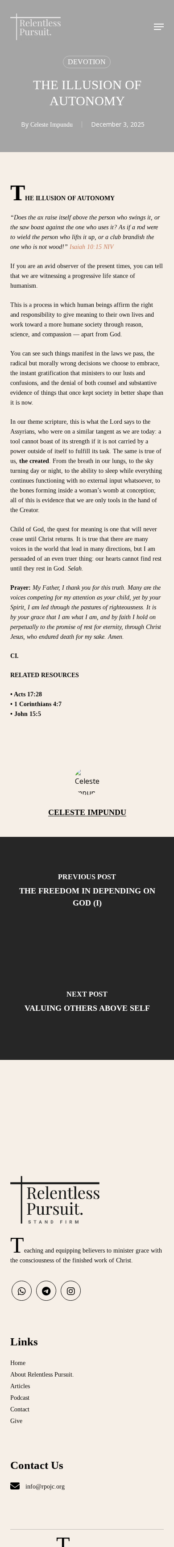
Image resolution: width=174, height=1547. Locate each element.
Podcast (19, 1397)
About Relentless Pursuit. (42, 1374)
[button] (159, 26)
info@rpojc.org (44, 1486)
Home (17, 1363)
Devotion (87, 62)
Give (16, 1421)
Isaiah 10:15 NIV (92, 247)
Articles (20, 1386)
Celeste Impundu (51, 124)
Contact (19, 1409)
